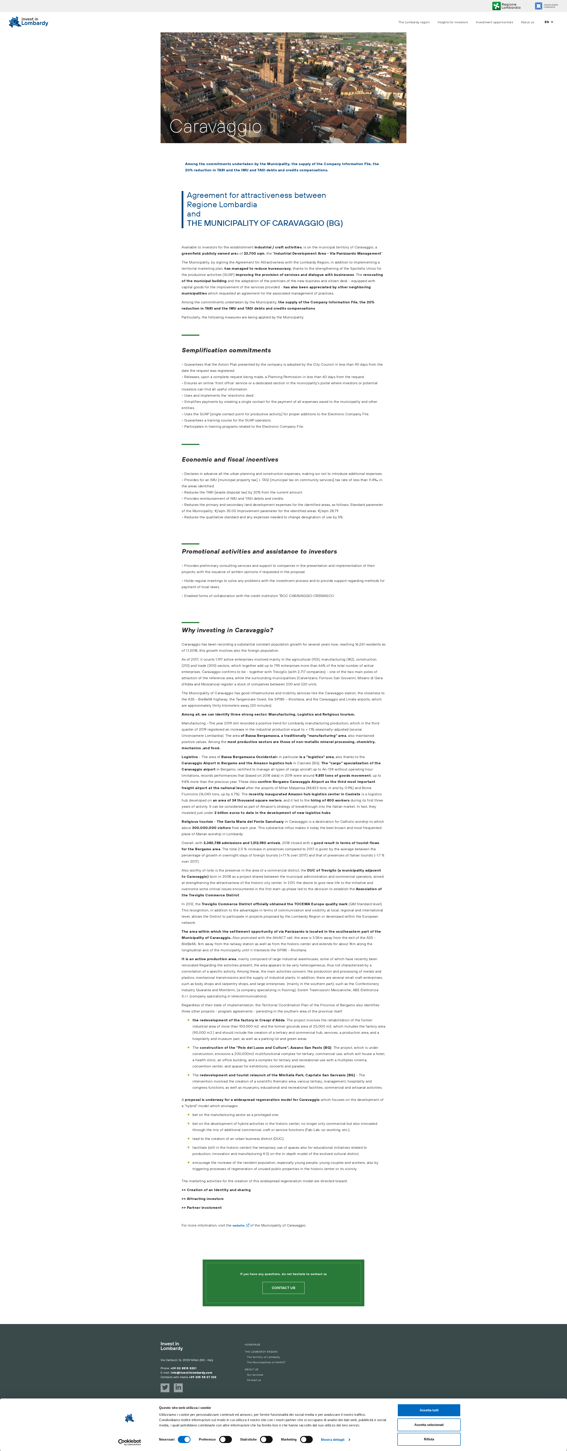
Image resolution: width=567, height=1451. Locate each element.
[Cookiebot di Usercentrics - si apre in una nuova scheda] (129, 1442)
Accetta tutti (429, 1410)
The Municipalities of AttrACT (266, 1362)
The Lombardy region (414, 22)
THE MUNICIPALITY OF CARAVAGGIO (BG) (265, 223)
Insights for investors (453, 22)
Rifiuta (429, 1439)
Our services (255, 1375)
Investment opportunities (494, 22)
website (239, 1226)
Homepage (252, 1344)
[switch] (225, 1439)
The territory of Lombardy (263, 1357)
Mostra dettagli (333, 1439)
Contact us (283, 1288)
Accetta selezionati (429, 1425)
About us (527, 22)
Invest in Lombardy (172, 1346)
